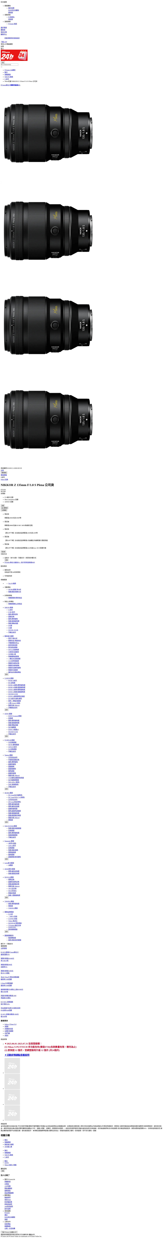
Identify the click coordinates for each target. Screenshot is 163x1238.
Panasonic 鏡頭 (9, 841)
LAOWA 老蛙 (12, 919)
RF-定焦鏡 (11, 683)
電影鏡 (10, 820)
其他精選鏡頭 (12, 929)
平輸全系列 (12, 632)
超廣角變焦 (12, 764)
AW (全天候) (12, 888)
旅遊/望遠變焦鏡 (13, 621)
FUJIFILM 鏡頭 (10, 740)
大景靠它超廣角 (13, 652)
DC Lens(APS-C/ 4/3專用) (16, 797)
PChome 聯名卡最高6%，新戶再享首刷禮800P (20, 562)
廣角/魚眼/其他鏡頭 (14, 940)
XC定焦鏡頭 (12, 749)
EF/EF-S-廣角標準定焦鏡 (16, 696)
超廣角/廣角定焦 (13, 882)
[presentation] (81, 182)
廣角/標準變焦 (13, 619)
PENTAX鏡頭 (9, 877)
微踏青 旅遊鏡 (13, 670)
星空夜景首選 (12, 645)
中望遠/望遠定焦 (13, 759)
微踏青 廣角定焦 (13, 663)
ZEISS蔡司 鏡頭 (10, 869)
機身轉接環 (12, 938)
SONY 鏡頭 (8, 714)
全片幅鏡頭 (12, 727)
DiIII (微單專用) (13, 784)
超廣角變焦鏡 (12, 808)
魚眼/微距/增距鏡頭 (14, 828)
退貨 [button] (12, 38)
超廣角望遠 (12, 773)
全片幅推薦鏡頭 (13, 780)
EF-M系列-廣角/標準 (15, 698)
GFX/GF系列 (12, 747)
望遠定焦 (11, 616)
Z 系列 (10, 610)
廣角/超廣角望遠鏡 (14, 811)
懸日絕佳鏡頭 (12, 647)
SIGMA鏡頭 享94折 (14, 589)
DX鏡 (10, 625)
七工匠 (10, 914)
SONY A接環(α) (13, 729)
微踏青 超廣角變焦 (14, 667)
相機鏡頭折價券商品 (15, 598)
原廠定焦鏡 (12, 893)
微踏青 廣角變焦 (13, 665)
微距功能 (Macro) (14, 705)
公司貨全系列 (12, 757)
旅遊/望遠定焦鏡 (13, 873)
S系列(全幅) (12, 843)
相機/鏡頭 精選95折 (14, 592)
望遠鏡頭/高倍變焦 (14, 857)
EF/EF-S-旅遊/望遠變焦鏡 (16, 692)
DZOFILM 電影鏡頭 (15, 923)
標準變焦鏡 (12, 852)
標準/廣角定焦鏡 (13, 806)
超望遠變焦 (12, 769)
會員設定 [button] (17, 38)
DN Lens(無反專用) (14, 802)
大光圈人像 (12, 654)
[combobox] (81, 65)
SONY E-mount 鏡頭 (14, 716)
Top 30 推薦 (12, 583)
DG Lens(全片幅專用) (15, 795)
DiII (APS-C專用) (13, 782)
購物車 (3, 30)
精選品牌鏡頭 (9, 912)
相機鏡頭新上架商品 (15, 604)
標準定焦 (11, 879)
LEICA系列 (12, 845)
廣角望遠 (11, 771)
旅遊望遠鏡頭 (12, 835)
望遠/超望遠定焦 (13, 884)
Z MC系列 (11, 612)
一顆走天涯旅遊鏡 (14, 658)
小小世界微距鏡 (13, 661)
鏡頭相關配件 (9, 935)
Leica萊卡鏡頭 (9, 863)
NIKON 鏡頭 (9, 607)
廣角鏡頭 (11, 854)
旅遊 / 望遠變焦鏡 (14, 895)
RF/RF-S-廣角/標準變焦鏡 (16, 685)
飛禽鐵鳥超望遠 (13, 656)
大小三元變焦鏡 (13, 649)
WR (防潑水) (12, 891)
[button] (81, 13)
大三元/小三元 (13, 694)
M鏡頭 (10, 865)
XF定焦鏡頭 (12, 742)
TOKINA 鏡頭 (9, 901)
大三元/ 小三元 (13, 630)
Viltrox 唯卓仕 (12, 921)
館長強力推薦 (9, 636)
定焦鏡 (10, 718)
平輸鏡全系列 (12, 707)
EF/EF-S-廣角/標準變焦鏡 (16, 689)
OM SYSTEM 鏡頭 (11, 826)
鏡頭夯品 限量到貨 (14, 640)
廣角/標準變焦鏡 (13, 720)
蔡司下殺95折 (12, 638)
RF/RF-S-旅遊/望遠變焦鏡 (16, 687)
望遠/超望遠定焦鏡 (14, 815)
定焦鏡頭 (11, 830)
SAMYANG (12, 927)
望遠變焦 (11, 766)
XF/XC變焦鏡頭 (13, 744)
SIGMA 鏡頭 (9, 793)
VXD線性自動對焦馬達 (16, 778)
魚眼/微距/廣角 (13, 850)
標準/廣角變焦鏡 (13, 804)
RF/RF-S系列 (12, 680)
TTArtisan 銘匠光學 (14, 925)
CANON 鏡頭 (9, 678)
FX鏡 (10, 628)
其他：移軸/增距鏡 (14, 701)
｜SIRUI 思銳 (12, 916)
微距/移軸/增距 (13, 623)
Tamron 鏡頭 (9, 755)
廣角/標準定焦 (13, 614)
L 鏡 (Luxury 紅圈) (14, 703)
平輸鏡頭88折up (13, 643)
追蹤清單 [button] (8, 38)
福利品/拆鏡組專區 (14, 672)
